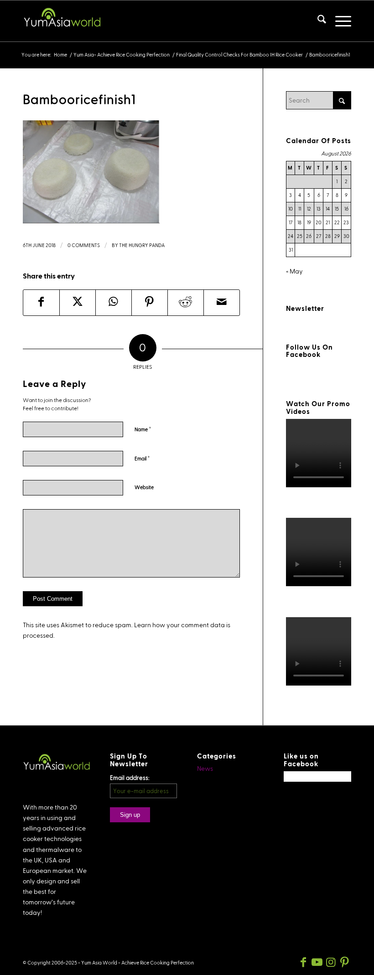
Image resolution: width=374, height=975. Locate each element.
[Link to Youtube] (317, 962)
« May (294, 271)
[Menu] (338, 20)
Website (144, 487)
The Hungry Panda (142, 245)
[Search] (317, 20)
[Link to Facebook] (303, 962)
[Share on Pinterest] (149, 302)
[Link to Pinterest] (344, 962)
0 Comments (84, 245)
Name (143, 429)
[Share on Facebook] (41, 302)
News (205, 768)
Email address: (130, 777)
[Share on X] (77, 302)
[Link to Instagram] (331, 962)
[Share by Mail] (221, 302)
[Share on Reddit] (185, 302)
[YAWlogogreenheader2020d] (61, 20)
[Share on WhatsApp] (113, 302)
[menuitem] (317, 20)
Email (142, 458)
